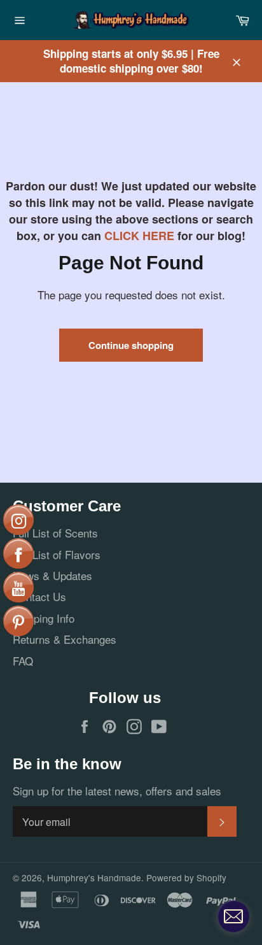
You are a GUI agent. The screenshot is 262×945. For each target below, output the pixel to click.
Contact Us (39, 596)
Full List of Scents (55, 533)
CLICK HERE (139, 235)
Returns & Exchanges (64, 639)
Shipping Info (43, 618)
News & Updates (52, 575)
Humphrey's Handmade (94, 877)
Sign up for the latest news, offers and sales (117, 790)
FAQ (23, 661)
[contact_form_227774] (233, 916)
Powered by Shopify (186, 877)
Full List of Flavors (56, 554)
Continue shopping (131, 345)
